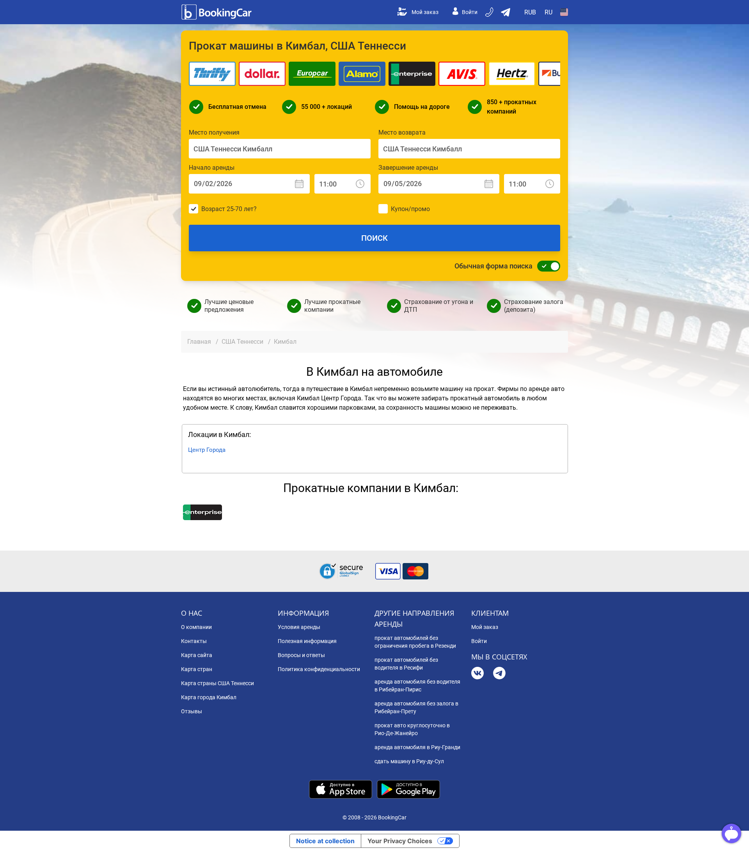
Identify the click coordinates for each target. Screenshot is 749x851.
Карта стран (196, 669)
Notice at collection (325, 841)
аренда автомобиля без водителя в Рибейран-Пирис (417, 686)
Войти (469, 12)
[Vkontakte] (477, 674)
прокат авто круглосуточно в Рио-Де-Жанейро (412, 729)
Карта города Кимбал (208, 697)
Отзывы (191, 711)
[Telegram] (499, 674)
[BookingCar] (217, 12)
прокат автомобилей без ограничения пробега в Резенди (415, 642)
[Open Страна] (564, 12)
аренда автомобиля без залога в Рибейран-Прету (416, 707)
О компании (196, 627)
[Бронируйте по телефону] (490, 12)
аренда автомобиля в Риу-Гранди (417, 747)
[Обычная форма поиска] (546, 266)
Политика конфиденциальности (319, 669)
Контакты (194, 641)
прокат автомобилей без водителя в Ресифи (406, 664)
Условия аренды (299, 627)
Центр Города (206, 449)
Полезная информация (307, 641)
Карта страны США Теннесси (217, 683)
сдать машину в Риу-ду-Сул (409, 761)
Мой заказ (425, 12)
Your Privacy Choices (399, 841)
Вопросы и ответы (301, 655)
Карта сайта (196, 655)
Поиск (374, 238)
